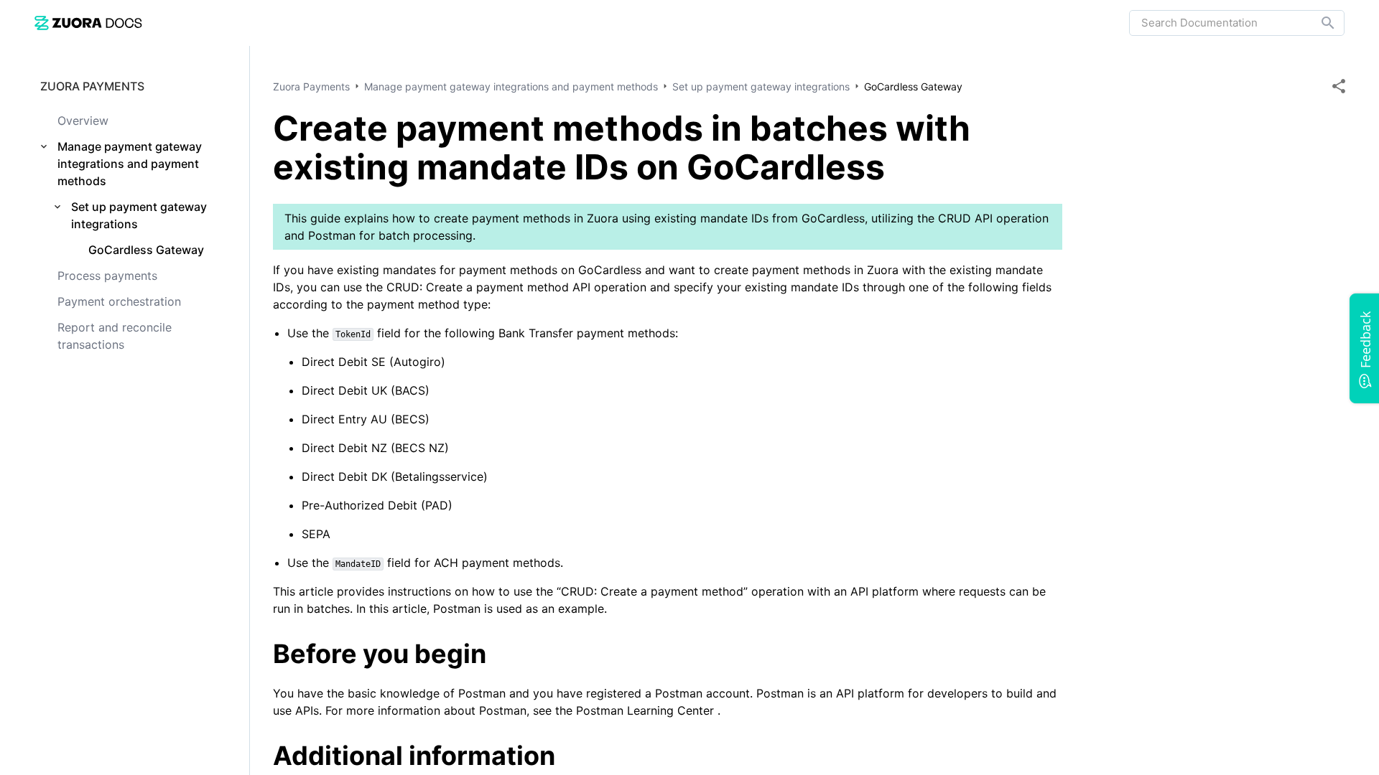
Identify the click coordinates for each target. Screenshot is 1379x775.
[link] (88, 22)
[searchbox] (1318, 23)
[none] (1339, 86)
